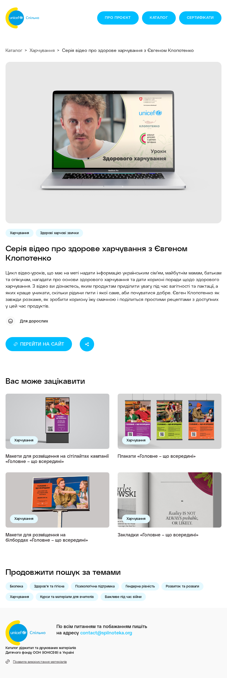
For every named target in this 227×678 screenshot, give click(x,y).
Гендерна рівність (140, 586)
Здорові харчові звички (59, 233)
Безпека (16, 586)
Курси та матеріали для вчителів (67, 596)
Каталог (159, 17)
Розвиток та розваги (182, 586)
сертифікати (200, 17)
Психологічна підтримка (95, 586)
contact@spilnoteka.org (106, 632)
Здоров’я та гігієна (49, 586)
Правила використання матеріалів (40, 661)
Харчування (42, 50)
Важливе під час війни (123, 596)
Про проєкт (118, 17)
